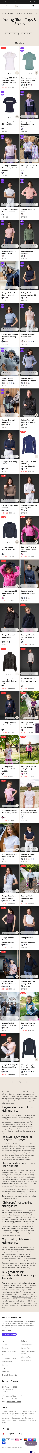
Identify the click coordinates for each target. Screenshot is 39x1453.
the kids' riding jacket (24, 1194)
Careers (5, 1365)
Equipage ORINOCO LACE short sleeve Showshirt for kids (9, 80)
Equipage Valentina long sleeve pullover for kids (28, 549)
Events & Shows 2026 (9, 1375)
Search (4, 1345)
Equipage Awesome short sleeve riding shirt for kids (28, 80)
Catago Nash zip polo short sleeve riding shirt (10, 336)
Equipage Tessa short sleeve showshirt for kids (29, 812)
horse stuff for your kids (22, 1296)
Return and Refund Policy (28, 1352)
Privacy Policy (26, 1348)
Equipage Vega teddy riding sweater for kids (10, 593)
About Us (5, 1355)
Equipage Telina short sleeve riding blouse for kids (28, 725)
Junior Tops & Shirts (11, 34)
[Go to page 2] (24, 1082)
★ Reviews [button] (37, 728)
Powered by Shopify (16, 1447)
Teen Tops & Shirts (26, 34)
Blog (3, 1368)
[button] (34, 1452)
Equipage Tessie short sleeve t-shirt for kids (9, 769)
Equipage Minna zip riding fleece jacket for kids (28, 769)
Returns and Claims (9, 1351)
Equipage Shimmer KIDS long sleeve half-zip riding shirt (28, 464)
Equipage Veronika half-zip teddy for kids (28, 637)
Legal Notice (25, 1360)
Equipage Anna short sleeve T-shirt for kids (29, 168)
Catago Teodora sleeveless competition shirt (8, 940)
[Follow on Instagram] (8, 1428)
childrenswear (30, 1155)
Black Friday (6, 1372)
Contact (5, 1348)
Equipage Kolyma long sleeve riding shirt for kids (28, 1067)
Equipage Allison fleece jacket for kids (27, 124)
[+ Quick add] (17, 73)
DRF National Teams (9, 1358)
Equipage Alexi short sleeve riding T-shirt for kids (9, 168)
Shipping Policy (26, 1357)
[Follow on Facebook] (3, 1428)
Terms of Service (27, 1345)
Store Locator (7, 1362)
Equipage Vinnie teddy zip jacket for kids (9, 681)
